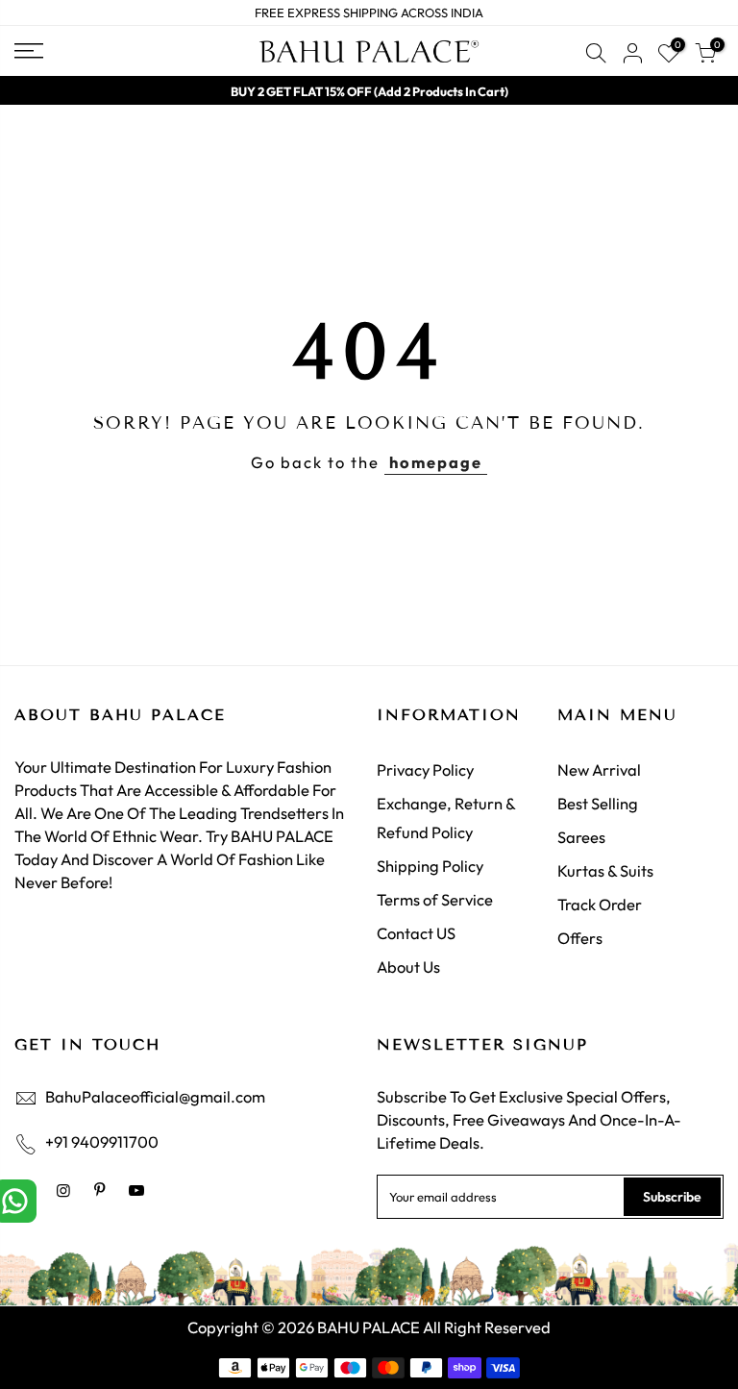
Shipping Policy (430, 866)
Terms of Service (435, 899)
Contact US (416, 933)
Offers (580, 938)
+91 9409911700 (102, 1141)
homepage (435, 462)
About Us (408, 966)
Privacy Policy (425, 769)
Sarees (581, 837)
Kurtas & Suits (605, 870)
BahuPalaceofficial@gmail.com (155, 1096)
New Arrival (599, 769)
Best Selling (597, 803)
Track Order (599, 904)
